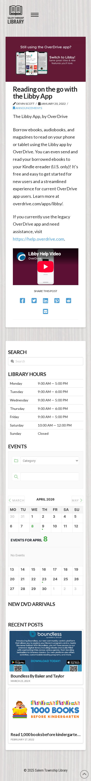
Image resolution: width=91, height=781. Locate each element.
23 (44, 579)
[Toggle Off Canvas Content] (35, 15)
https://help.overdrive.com (38, 239)
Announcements (28, 108)
